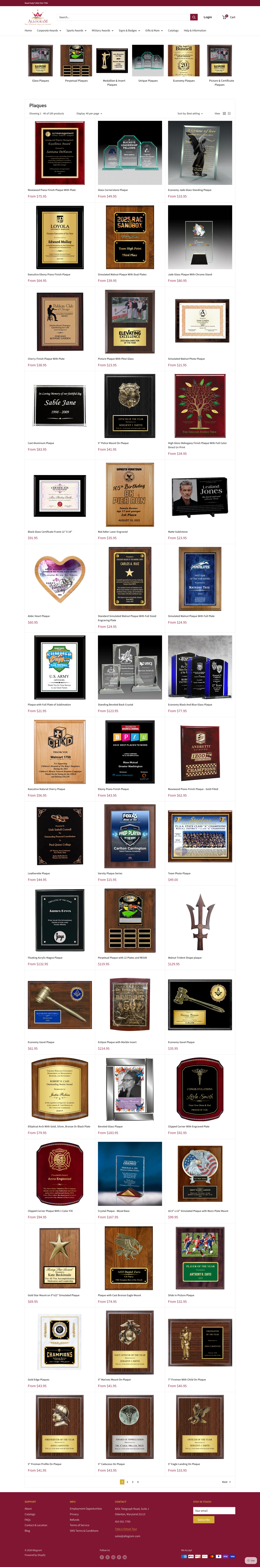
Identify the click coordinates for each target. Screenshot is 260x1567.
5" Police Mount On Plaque (113, 443)
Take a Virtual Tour (126, 1529)
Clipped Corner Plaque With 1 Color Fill (50, 1211)
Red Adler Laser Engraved (113, 531)
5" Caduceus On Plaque (111, 1464)
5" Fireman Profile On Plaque (44, 1464)
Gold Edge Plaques (38, 1379)
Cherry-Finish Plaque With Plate (46, 358)
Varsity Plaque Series (110, 873)
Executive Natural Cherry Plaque (46, 789)
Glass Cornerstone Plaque (113, 190)
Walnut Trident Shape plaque (185, 957)
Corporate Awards (47, 30)
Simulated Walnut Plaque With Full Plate (191, 616)
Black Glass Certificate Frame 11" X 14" (50, 531)
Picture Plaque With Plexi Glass (116, 358)
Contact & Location (36, 1525)
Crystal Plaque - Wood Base (114, 1211)
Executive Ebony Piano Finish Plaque (49, 274)
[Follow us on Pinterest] (119, 1557)
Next (224, 1482)
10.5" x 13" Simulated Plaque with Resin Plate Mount (198, 1211)
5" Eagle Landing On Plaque (184, 1464)
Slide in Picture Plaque (181, 1295)
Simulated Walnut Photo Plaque (186, 358)
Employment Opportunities (86, 1508)
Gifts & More (152, 30)
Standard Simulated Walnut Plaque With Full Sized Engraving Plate (127, 618)
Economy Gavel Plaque (41, 1042)
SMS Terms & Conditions (84, 1530)
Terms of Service (79, 1525)
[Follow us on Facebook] (102, 1557)
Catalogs (173, 30)
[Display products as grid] (224, 113)
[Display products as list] (229, 113)
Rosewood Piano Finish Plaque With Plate (52, 190)
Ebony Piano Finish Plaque (113, 789)
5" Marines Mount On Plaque (114, 1379)
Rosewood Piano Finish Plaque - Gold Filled (193, 789)
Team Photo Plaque (179, 873)
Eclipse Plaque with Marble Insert (117, 1042)
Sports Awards (75, 30)
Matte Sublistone (178, 531)
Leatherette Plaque (39, 873)
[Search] (194, 17)
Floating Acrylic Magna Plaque (45, 957)
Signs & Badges (128, 30)
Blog (27, 1530)
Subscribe (204, 1519)
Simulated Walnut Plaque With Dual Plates (122, 274)
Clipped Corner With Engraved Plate (188, 1126)
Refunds (74, 1519)
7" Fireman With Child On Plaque (187, 1379)
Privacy (74, 1514)
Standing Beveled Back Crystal (115, 704)
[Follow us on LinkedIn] (125, 1557)
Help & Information (195, 30)
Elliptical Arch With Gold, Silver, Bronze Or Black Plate (59, 1126)
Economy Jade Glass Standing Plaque (189, 190)
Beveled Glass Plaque (110, 1126)
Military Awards (101, 30)
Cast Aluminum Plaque (41, 443)
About (28, 1508)
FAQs (28, 1519)
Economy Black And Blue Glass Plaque (190, 704)
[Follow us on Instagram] (113, 1557)
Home (28, 30)
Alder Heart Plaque (39, 616)
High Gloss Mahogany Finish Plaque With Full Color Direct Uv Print (197, 445)
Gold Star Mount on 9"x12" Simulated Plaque (53, 1295)
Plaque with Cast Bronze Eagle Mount (119, 1295)
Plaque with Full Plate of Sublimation (49, 704)
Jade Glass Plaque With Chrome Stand (190, 274)
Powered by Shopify (35, 1555)
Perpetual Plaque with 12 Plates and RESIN (122, 957)
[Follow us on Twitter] (107, 1557)
